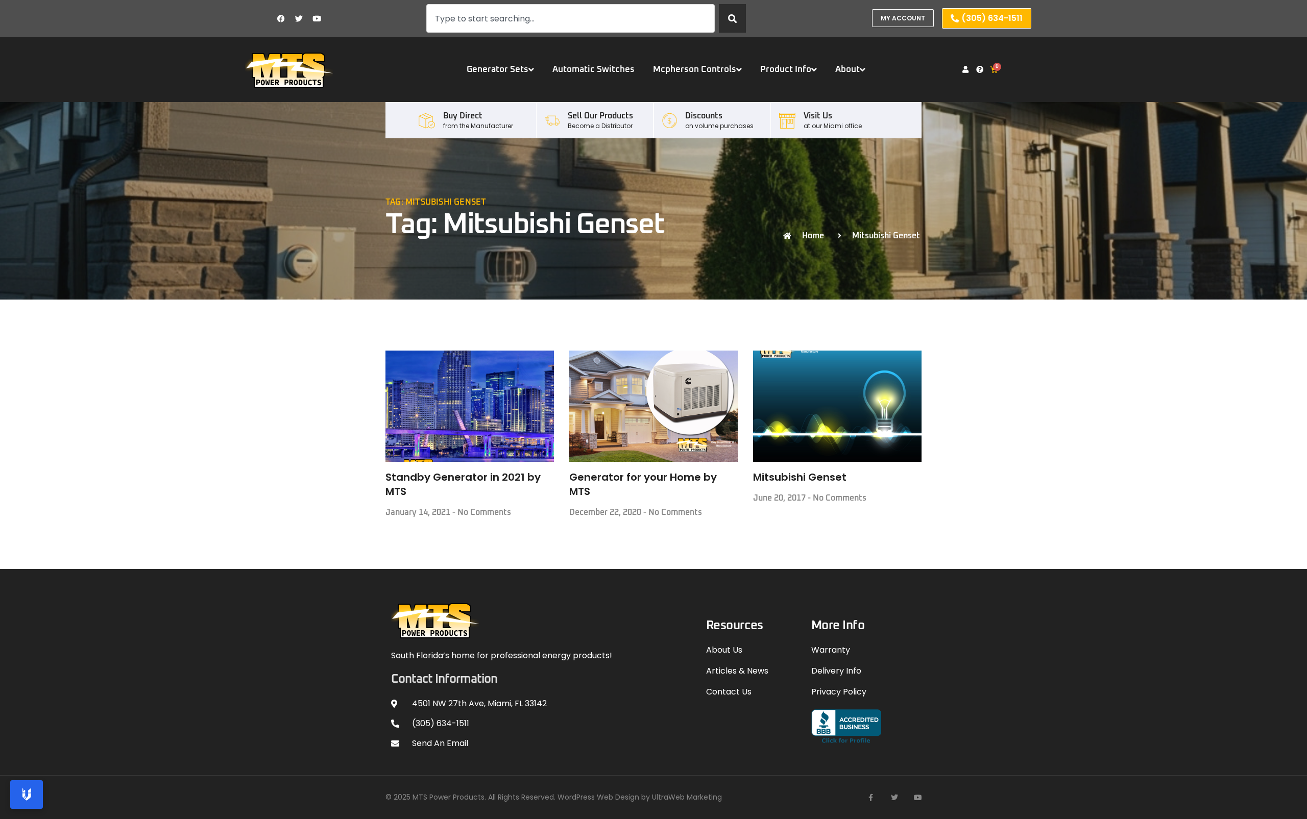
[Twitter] (299, 18)
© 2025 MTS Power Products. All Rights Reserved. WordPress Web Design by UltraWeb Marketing (553, 797)
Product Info (785, 69)
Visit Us (818, 116)
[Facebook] (281, 18)
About (847, 69)
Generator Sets (497, 69)
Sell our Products (600, 116)
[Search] (732, 18)
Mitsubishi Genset (799, 477)
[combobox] (570, 18)
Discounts (703, 116)
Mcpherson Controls (694, 69)
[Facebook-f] (871, 797)
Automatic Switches (593, 69)
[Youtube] (317, 18)
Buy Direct (462, 116)
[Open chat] (26, 794)
